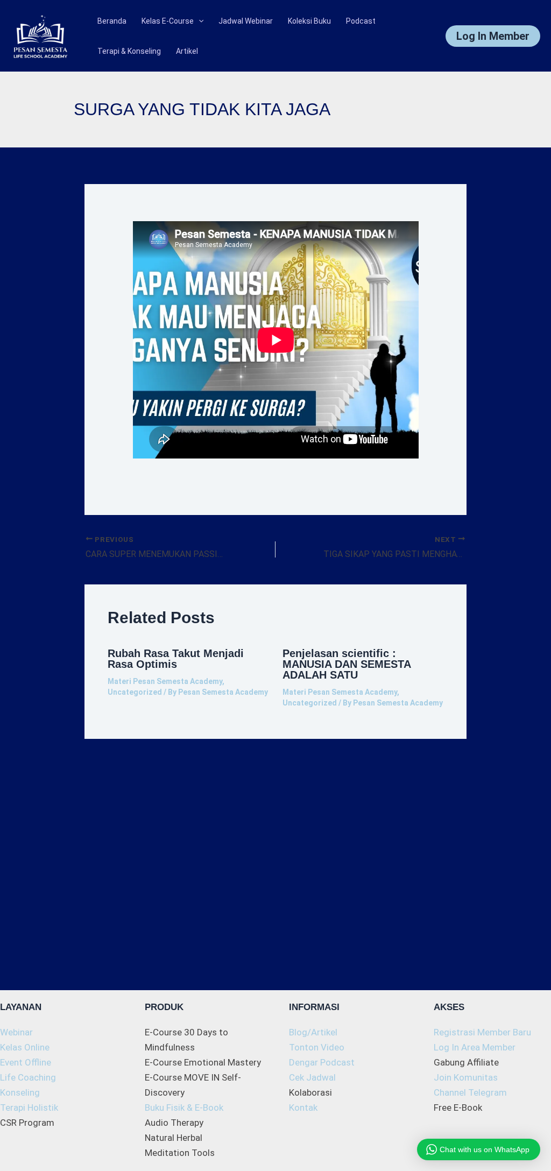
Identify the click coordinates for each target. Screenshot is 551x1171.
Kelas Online (25, 1047)
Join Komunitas (466, 1077)
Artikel (187, 51)
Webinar (16, 1032)
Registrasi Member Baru (482, 1032)
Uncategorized (135, 692)
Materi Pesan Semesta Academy (165, 681)
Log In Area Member (474, 1047)
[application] (198, 21)
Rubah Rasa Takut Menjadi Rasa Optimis (176, 658)
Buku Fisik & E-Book (184, 1107)
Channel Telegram (470, 1092)
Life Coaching (28, 1077)
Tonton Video (316, 1047)
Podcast (361, 21)
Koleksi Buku (309, 21)
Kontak (303, 1107)
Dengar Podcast (322, 1062)
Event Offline (25, 1062)
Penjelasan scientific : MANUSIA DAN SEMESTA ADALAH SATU (346, 664)
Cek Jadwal (312, 1077)
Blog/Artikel (313, 1032)
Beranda (111, 21)
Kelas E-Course (168, 21)
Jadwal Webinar (245, 21)
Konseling (20, 1092)
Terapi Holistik (29, 1107)
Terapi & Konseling (129, 51)
